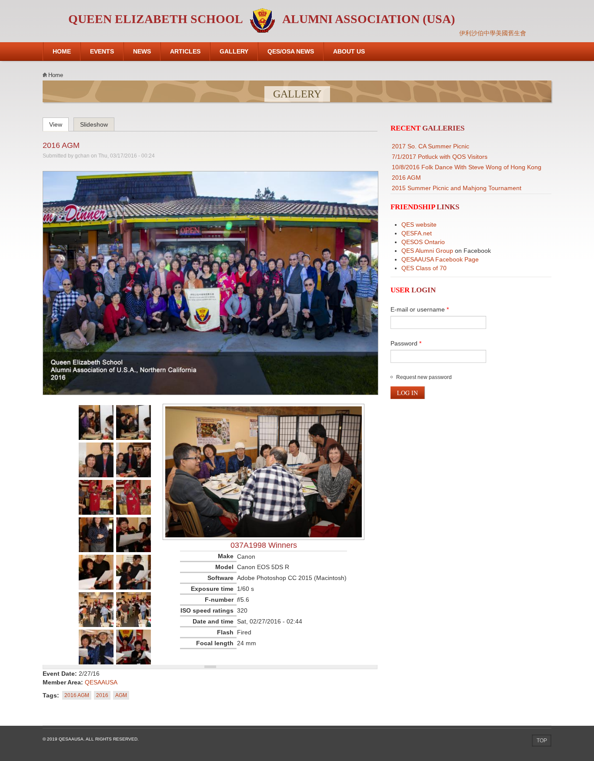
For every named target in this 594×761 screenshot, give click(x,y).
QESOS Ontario (423, 241)
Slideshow (94, 124)
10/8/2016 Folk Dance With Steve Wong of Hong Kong (466, 167)
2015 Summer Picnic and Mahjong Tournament (456, 187)
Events (102, 51)
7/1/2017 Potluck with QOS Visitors (439, 156)
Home (62, 51)
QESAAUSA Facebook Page (440, 259)
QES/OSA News (290, 51)
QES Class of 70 (424, 268)
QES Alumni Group (427, 250)
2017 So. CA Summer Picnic (430, 146)
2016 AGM (61, 145)
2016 (102, 695)
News (142, 51)
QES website (419, 224)
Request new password (424, 377)
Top (542, 741)
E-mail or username (419, 309)
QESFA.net (416, 233)
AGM (121, 695)
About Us (349, 51)
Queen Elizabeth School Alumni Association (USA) (261, 19)
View (59, 123)
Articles (185, 51)
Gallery (234, 51)
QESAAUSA (101, 682)
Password (405, 343)
